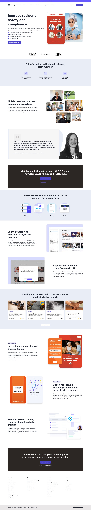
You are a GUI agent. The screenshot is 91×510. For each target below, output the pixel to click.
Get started (49, 480)
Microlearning (30, 484)
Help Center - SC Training (52, 484)
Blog (67, 480)
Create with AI (11, 488)
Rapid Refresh (11, 497)
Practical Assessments (13, 495)
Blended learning (31, 488)
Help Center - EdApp (51, 486)
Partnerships (49, 488)
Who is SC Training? (31, 482)
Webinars (68, 482)
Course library (11, 486)
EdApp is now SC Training (33, 480)
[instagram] (82, 508)
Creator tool (10, 490)
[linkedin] (74, 508)
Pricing (52, 5)
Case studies (69, 484)
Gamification (30, 490)
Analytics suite (11, 484)
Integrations (68, 488)
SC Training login (50, 490)
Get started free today (14, 42)
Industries (68, 486)
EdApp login (49, 492)
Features (10, 480)
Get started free (45, 325)
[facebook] (80, 508)
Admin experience (12, 482)
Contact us (48, 495)
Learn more (49, 1)
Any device (29, 486)
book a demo (43, 182)
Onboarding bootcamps (51, 482)
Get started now (45, 178)
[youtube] (76, 508)
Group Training (11, 492)
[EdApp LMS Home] (11, 5)
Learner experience (12, 494)
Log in (72, 5)
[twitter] (78, 508)
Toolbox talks (69, 490)
